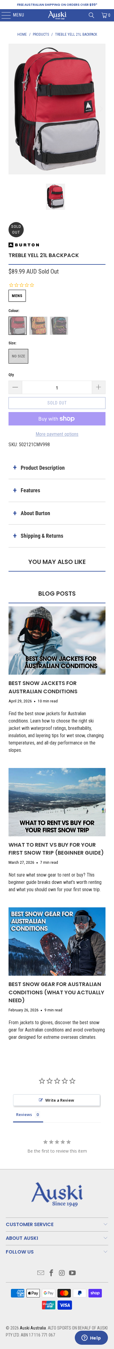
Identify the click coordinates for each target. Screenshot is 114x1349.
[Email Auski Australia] (41, 1273)
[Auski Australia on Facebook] (51, 1273)
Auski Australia (33, 1328)
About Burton (35, 513)
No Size (18, 356)
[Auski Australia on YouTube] (72, 1273)
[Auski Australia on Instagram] (62, 1273)
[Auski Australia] (57, 15)
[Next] (101, 109)
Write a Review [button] (59, 1100)
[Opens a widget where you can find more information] (91, 1338)
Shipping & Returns (42, 536)
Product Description (43, 468)
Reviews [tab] (24, 1114)
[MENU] (3, 15)
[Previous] (13, 109)
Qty (11, 374)
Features (30, 490)
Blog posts (57, 593)
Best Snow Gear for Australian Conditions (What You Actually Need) (56, 992)
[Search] (91, 15)
